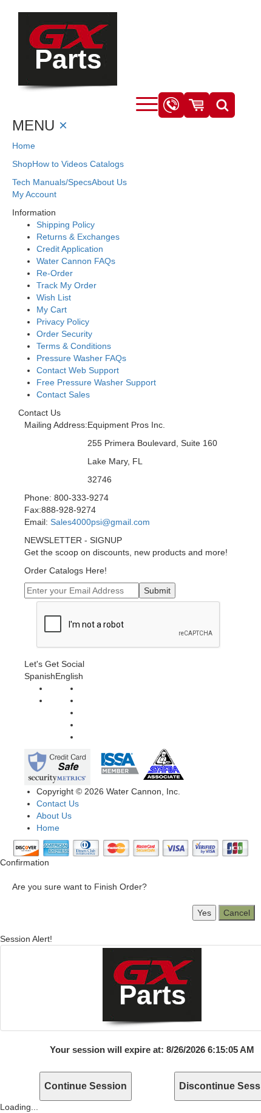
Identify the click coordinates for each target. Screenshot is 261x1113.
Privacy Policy (62, 321)
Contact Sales (63, 394)
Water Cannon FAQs (75, 261)
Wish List (53, 297)
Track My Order (66, 285)
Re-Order (54, 273)
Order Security (64, 334)
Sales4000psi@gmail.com (100, 522)
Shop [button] (22, 164)
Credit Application (69, 249)
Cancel (236, 913)
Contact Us (57, 803)
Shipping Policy (65, 224)
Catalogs (107, 164)
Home (23, 146)
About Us (109, 182)
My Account (34, 194)
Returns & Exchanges (78, 237)
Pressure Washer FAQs (81, 358)
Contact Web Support (77, 370)
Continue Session (85, 1086)
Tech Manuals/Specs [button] (52, 182)
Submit (157, 590)
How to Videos (59, 164)
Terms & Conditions (73, 346)
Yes (204, 913)
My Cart (51, 309)
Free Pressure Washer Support (96, 382)
